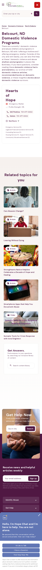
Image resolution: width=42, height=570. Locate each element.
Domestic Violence (15, 26)
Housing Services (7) (12, 135)
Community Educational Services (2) (18, 137)
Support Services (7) (26, 135)
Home (4, 26)
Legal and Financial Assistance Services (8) (20, 130)
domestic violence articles (14, 72)
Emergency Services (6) (14, 127)
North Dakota (30, 26)
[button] (12, 121)
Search (30, 428)
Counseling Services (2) (13, 132)
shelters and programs (12, 62)
